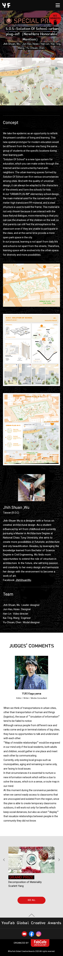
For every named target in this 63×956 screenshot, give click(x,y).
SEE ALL (31, 900)
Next (59, 860)
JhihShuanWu (23, 580)
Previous (4, 860)
